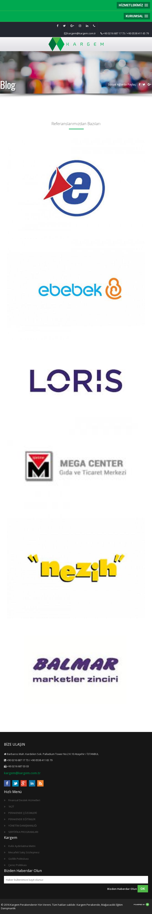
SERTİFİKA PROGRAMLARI (23, 832)
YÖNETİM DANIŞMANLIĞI (22, 825)
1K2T (11, 806)
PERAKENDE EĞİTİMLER (21, 819)
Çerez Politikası (17, 865)
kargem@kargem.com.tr (81, 33)
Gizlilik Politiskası (18, 858)
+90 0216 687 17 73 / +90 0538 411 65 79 (126, 33)
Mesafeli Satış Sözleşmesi (23, 852)
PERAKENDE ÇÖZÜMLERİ (22, 813)
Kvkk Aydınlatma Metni (21, 846)
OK (143, 888)
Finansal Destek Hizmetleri (24, 800)
